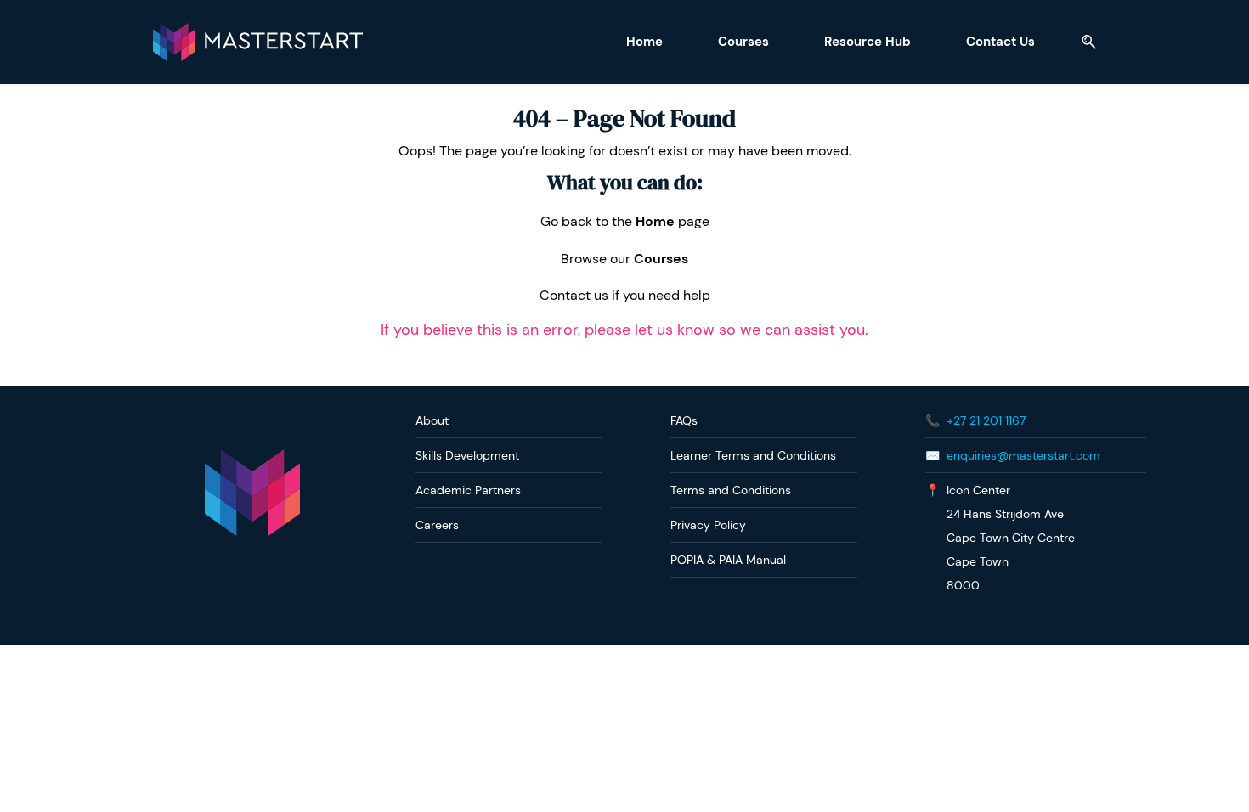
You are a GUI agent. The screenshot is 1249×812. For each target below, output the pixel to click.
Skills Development (467, 455)
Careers (437, 525)
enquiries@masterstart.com (1023, 455)
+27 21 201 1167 (986, 420)
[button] (1082, 42)
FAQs (684, 420)
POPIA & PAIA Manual (728, 559)
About (432, 420)
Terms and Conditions (730, 490)
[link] (252, 457)
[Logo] (258, 42)
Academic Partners (468, 490)
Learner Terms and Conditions (753, 455)
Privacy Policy (708, 525)
